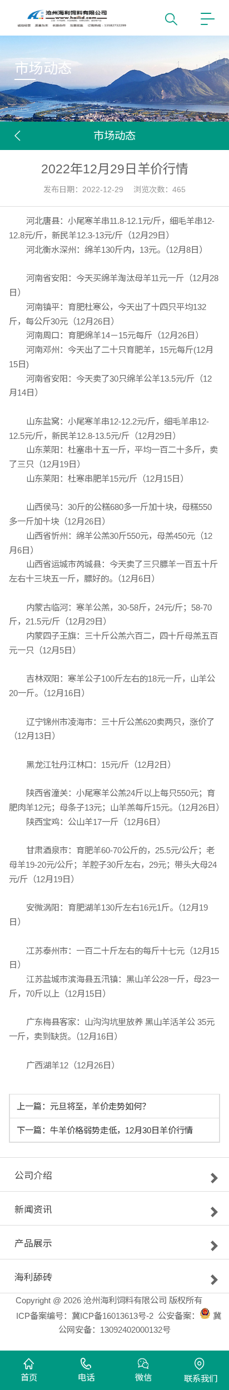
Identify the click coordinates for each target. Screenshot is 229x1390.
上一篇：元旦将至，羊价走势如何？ (83, 1106)
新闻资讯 (33, 1211)
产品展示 (33, 1245)
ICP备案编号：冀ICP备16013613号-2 (84, 1316)
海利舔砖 (33, 1279)
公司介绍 (33, 1177)
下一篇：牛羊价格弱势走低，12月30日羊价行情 (105, 1130)
